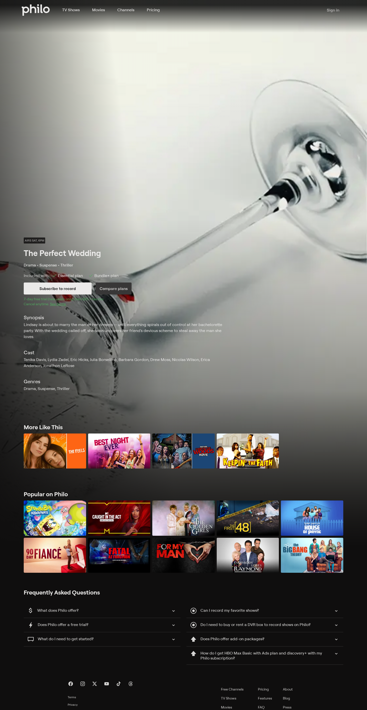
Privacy (73, 704)
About (288, 689)
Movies (98, 9)
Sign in (333, 10)
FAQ (261, 707)
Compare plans (114, 288)
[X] (95, 684)
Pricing (153, 9)
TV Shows (71, 9)
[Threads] (131, 684)
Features (265, 698)
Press (287, 707)
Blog (286, 698)
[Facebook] (71, 684)
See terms (58, 304)
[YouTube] (107, 684)
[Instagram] (83, 684)
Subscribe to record (57, 288)
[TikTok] (119, 684)
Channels (125, 9)
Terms (72, 697)
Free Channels (232, 689)
